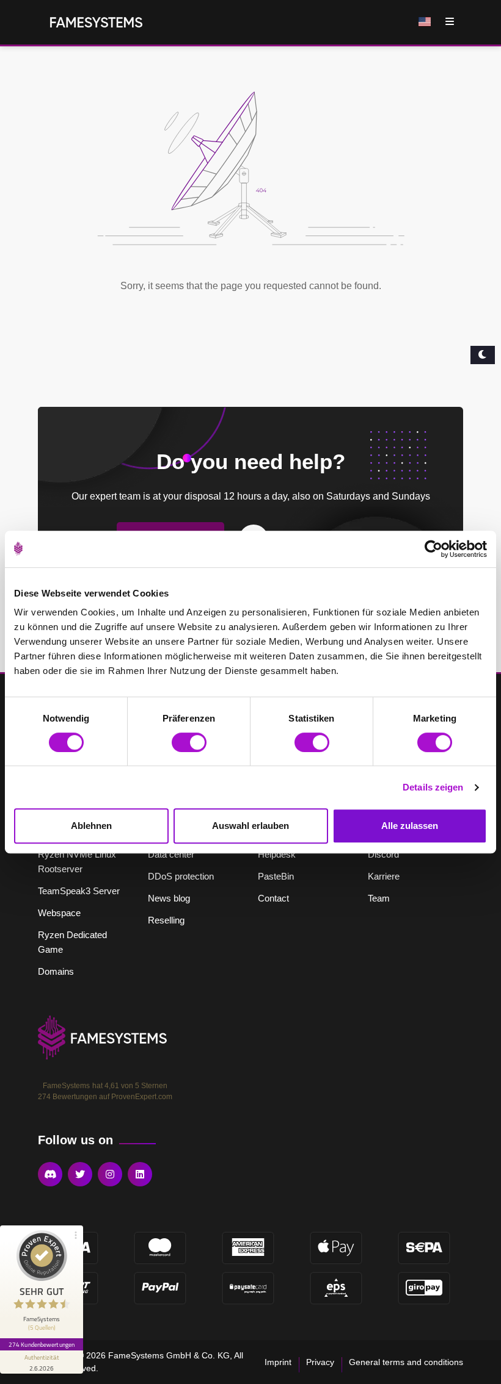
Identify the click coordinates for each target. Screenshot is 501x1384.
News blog (169, 898)
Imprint (278, 1362)
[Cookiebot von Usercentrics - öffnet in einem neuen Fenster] (433, 549)
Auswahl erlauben (250, 825)
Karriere (384, 876)
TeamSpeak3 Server (79, 891)
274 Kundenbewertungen (42, 1344)
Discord (383, 854)
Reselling (166, 920)
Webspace (59, 913)
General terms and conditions (406, 1362)
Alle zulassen (409, 825)
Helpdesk (277, 854)
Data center (171, 854)
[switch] (189, 742)
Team (379, 898)
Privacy (320, 1362)
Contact (273, 898)
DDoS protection (181, 876)
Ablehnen (91, 825)
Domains (56, 971)
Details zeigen (433, 787)
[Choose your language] (426, 22)
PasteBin (276, 876)
